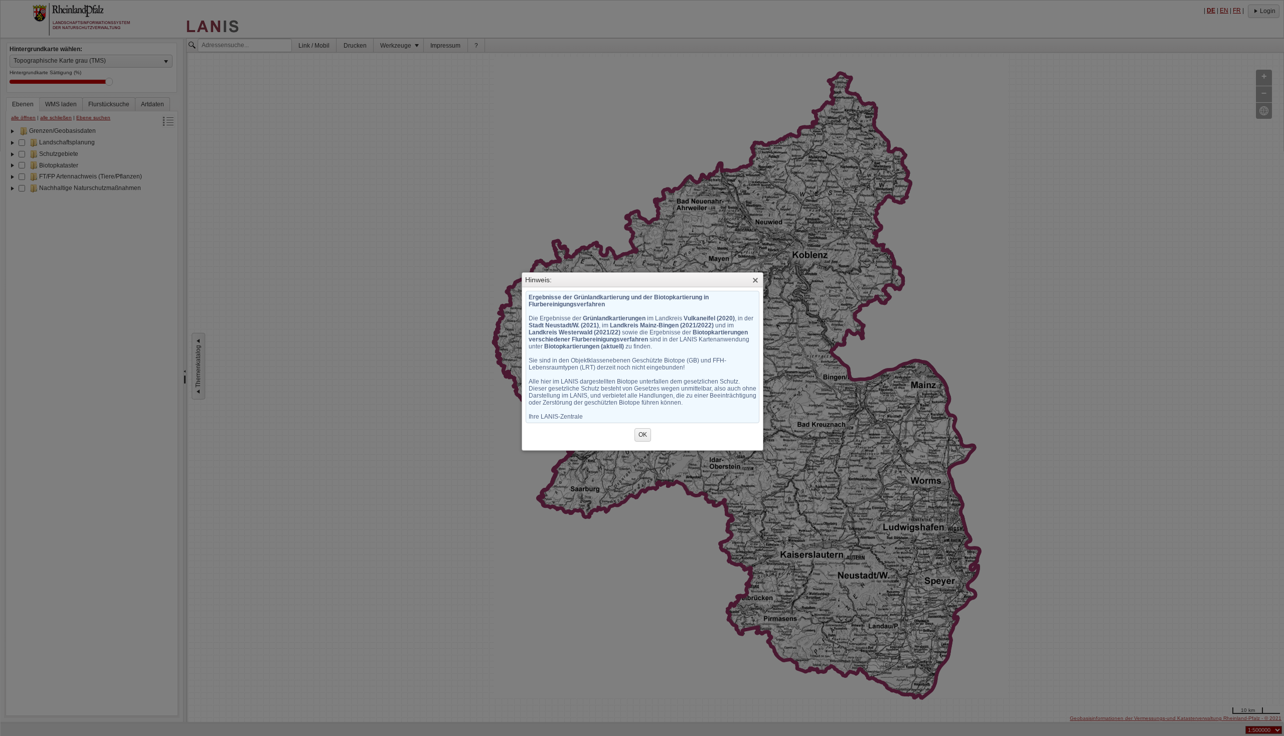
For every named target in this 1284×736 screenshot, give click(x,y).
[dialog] (642, 368)
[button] (755, 280)
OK (642, 434)
